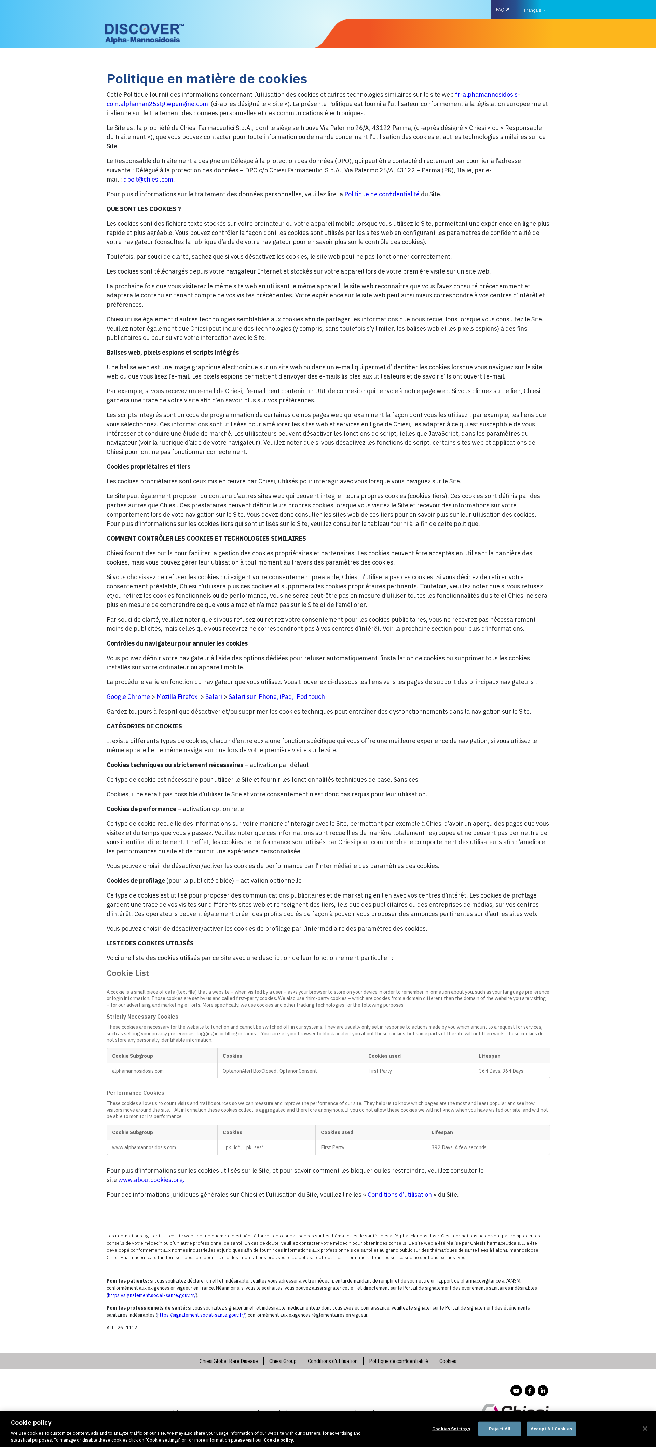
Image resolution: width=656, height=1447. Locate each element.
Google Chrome (128, 697)
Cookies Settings (451, 1429)
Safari (213, 697)
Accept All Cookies (551, 1429)
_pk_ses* (253, 1147)
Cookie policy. (279, 1440)
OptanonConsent (298, 1070)
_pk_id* (232, 1147)
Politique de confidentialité (382, 194)
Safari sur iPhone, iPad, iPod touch (277, 697)
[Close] (645, 1428)
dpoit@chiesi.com (148, 179)
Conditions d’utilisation (400, 1194)
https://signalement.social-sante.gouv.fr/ (152, 1295)
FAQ (500, 9)
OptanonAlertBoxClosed (250, 1070)
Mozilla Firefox (176, 697)
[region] (328, 1429)
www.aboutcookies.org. (151, 1180)
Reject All (499, 1429)
